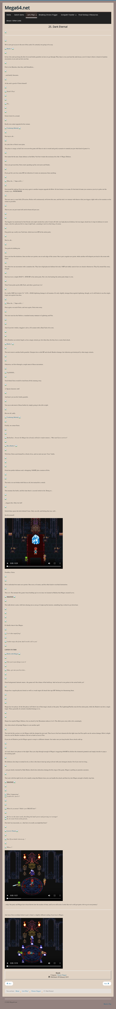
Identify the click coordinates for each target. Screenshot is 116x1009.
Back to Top (107, 1004)
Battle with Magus (12, 654)
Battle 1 (9, 49)
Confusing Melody (13, 128)
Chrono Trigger (61, 975)
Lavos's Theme (11, 831)
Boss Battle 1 (11, 446)
